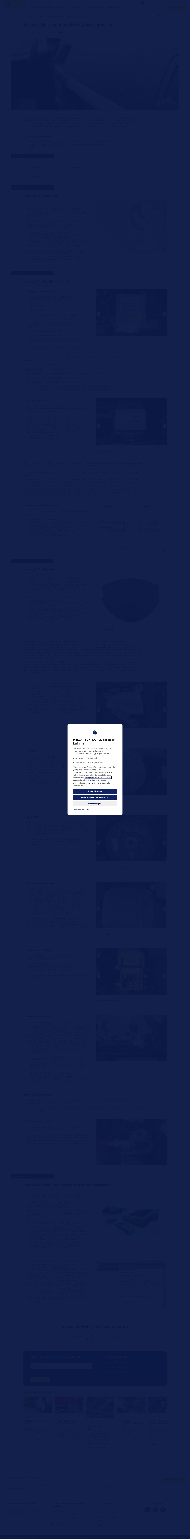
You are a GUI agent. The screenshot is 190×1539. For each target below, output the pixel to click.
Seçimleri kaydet (95, 804)
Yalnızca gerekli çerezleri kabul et (95, 797)
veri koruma (92, 783)
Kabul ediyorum (95, 791)
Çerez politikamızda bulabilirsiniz (97, 777)
